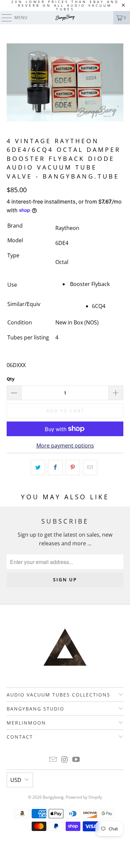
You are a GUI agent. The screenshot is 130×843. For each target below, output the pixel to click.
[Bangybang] (65, 17)
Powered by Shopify (84, 797)
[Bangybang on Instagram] (65, 760)
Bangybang (53, 797)
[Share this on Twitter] (38, 467)
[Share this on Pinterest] (73, 467)
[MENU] (3, 17)
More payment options (65, 445)
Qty (10, 379)
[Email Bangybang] (53, 760)
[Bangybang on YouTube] (76, 760)
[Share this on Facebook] (55, 467)
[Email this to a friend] (90, 467)
